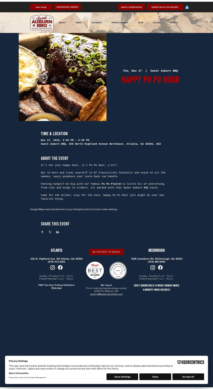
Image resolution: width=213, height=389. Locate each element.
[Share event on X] (49, 232)
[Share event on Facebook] (42, 232)
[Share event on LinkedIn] (57, 232)
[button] (165, 7)
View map (56, 287)
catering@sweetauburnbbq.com (106, 294)
